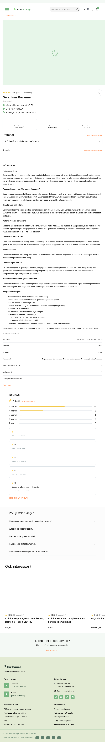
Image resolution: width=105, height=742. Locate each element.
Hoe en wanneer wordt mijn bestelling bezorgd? (30, 521)
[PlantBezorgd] (22, 9)
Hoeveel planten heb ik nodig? (93, 150)
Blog (5, 720)
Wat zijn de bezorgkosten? (21, 529)
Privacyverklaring (27, 738)
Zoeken (77, 9)
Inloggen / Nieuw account (64, 724)
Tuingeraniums (11, 15)
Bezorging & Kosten (62, 709)
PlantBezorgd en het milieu (15, 713)
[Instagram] (56, 697)
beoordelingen (24, 93)
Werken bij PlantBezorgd (14, 724)
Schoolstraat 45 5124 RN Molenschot (65, 684)
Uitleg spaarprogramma (63, 720)
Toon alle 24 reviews (18, 498)
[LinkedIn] (73, 697)
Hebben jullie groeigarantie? (22, 536)
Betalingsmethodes (61, 717)
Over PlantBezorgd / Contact (15, 717)
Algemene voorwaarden (11, 738)
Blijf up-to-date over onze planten (17, 709)
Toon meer (8, 385)
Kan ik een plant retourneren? (22, 544)
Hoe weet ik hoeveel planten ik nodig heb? (28, 551)
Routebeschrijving (64, 691)
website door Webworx (28, 734)
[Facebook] (61, 697)
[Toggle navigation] (7, 9)
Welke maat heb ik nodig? (94, 135)
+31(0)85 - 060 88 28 (20, 687)
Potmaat (8, 135)
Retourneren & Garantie (63, 713)
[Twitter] (67, 697)
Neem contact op (51, 650)
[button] (99, 93)
